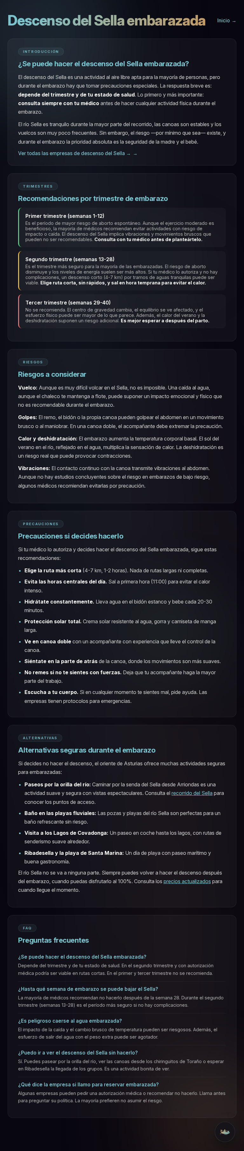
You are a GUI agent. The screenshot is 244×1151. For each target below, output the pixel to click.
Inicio (223, 21)
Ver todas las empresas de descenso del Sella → (74, 153)
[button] (225, 1132)
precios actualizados (187, 881)
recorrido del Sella (192, 793)
